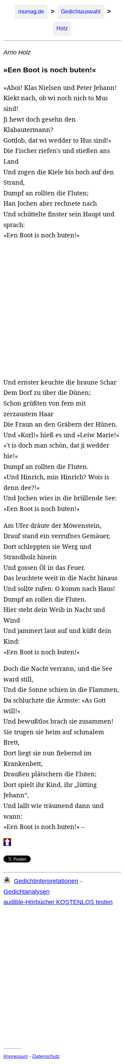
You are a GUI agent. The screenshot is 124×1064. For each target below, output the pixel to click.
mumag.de (31, 11)
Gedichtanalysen (26, 891)
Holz (62, 28)
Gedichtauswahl (81, 11)
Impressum (15, 1056)
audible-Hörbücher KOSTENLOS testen (58, 902)
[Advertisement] (62, 309)
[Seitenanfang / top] (7, 843)
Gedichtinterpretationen (46, 881)
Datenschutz (46, 1056)
